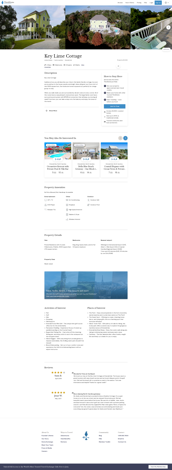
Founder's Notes (47, 436)
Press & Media (47, 448)
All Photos (166, 49)
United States (48, 60)
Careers (44, 451)
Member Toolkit (104, 442)
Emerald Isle (68, 60)
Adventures (65, 436)
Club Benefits (65, 439)
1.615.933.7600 (123, 436)
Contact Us (122, 442)
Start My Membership (158, 467)
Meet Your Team (47, 445)
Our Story (45, 439)
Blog (100, 436)
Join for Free (114, 106)
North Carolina (58, 60)
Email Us (121, 439)
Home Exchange (47, 442)
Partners (64, 442)
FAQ (100, 439)
